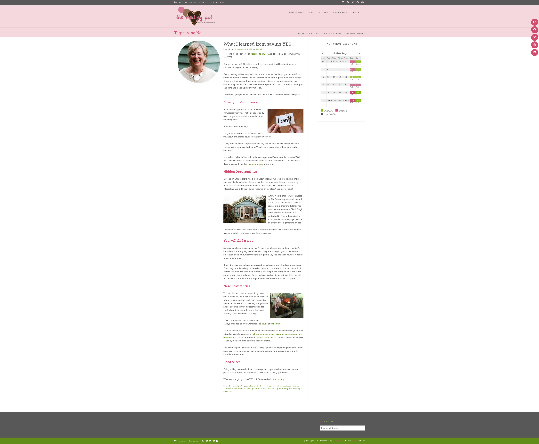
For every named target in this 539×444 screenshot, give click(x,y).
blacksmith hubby (268, 337)
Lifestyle (237, 386)
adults (265, 323)
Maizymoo (337, 441)
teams (271, 334)
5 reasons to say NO (259, 53)
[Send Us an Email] (534, 22)
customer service (284, 334)
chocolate (228, 388)
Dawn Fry (260, 49)
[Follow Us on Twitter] (534, 37)
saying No (276, 388)
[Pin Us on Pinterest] (534, 44)
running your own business (258, 388)
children (276, 323)
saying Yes (287, 388)
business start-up (291, 386)
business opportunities (271, 386)
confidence (239, 388)
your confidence (255, 164)
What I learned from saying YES (257, 44)
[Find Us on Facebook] (534, 29)
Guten (354, 441)
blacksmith (254, 386)
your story (279, 379)
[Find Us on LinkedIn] (534, 52)
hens (256, 334)
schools (263, 334)
